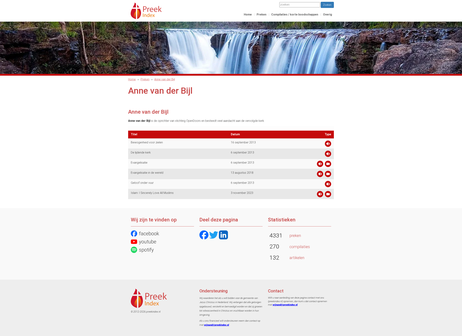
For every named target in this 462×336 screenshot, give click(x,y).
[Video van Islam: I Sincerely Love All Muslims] (328, 195)
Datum (235, 134)
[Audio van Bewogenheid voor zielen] (328, 144)
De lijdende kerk (141, 152)
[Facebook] (203, 235)
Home (248, 14)
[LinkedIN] (223, 235)
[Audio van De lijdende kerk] (328, 154)
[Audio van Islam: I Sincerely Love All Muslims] (320, 195)
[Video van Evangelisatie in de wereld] (328, 175)
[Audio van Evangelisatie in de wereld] (320, 175)
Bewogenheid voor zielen (147, 142)
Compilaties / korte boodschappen (294, 14)
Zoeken (327, 4)
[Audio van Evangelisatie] (320, 164)
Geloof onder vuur (142, 182)
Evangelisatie (139, 162)
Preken (261, 14)
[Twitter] (213, 235)
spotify (146, 250)
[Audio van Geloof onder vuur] (328, 185)
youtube (147, 242)
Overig (327, 14)
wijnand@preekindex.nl (216, 324)
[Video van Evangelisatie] (328, 164)
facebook (149, 234)
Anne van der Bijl (164, 79)
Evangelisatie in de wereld (147, 172)
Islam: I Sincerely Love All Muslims (152, 193)
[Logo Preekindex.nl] (146, 10)
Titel (134, 134)
